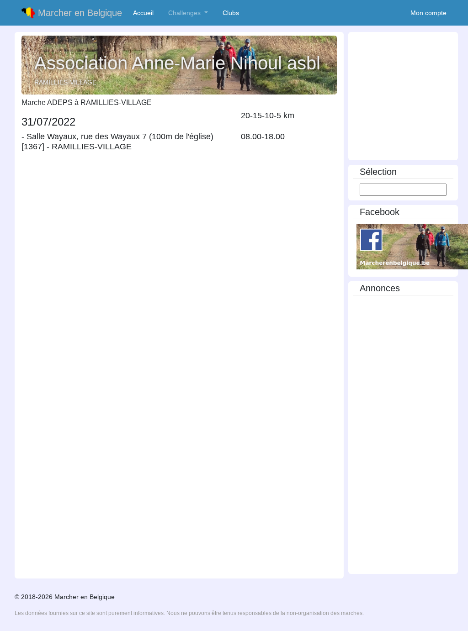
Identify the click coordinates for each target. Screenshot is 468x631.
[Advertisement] (403, 437)
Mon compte (428, 12)
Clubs (233, 12)
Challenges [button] (185, 12)
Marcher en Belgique (78, 13)
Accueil (145, 12)
